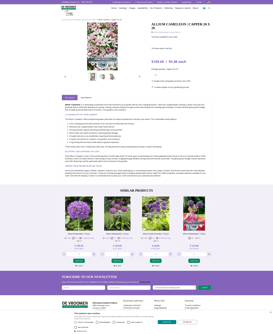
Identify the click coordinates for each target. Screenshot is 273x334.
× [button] (270, 312)
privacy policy (145, 282)
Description (69, 97)
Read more (86, 319)
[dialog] (136, 322)
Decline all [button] (187, 322)
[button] (114, 331)
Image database (160, 308)
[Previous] (65, 76)
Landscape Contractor (132, 305)
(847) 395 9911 (87, 2)
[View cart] (204, 8)
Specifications (86, 97)
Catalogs (157, 305)
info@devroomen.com (70, 2)
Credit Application (192, 308)
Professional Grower (131, 308)
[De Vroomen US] (69, 10)
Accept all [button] (167, 322)
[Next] (140, 76)
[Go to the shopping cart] (204, 8)
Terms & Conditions (193, 305)
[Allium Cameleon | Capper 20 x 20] (102, 46)
